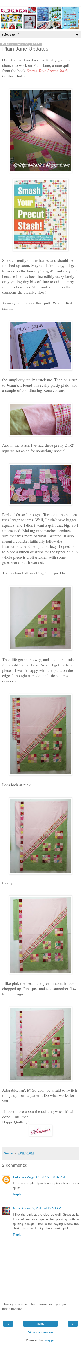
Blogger (49, 1340)
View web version (40, 1332)
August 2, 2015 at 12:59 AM (41, 1208)
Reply (17, 1194)
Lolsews (19, 1177)
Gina (16, 1208)
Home (40, 1323)
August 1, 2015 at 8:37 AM (46, 1177)
